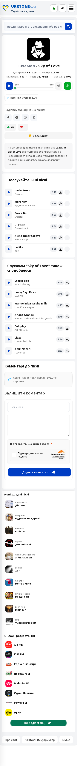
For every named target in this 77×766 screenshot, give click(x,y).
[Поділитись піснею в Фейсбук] (8, 117)
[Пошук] (68, 26)
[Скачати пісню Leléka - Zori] (60, 249)
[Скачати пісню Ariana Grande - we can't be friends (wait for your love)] (67, 316)
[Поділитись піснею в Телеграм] (16, 117)
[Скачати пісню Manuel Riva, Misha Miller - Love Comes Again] (67, 305)
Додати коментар (35, 472)
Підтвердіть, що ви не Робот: (29, 444)
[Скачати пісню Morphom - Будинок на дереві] (60, 203)
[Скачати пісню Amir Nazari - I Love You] (67, 350)
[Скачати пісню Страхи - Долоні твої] (60, 226)
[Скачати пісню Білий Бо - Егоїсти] (60, 215)
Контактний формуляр (40, 740)
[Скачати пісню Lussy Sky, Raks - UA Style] (67, 294)
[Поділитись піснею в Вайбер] (25, 117)
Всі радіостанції (35, 723)
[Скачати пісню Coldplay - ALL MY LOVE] (67, 328)
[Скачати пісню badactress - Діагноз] (60, 192)
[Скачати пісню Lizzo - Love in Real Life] (67, 339)
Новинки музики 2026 (23, 97)
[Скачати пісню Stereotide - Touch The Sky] (67, 282)
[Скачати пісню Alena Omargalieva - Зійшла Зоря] (60, 237)
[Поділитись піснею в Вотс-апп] (33, 117)
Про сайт (11, 740)
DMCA (66, 740)
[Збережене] (54, 8)
